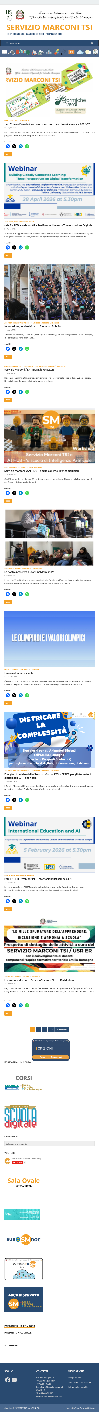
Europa (10, 222)
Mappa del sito (74, 1377)
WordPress (79, 1408)
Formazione (9, 121)
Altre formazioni (11, 366)
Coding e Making (13, 467)
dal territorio (13, 977)
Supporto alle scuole (50, 323)
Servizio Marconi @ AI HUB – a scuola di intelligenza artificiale (41, 470)
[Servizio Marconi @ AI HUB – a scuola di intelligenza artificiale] (49, 436)
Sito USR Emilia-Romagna (79, 1382)
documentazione (14, 568)
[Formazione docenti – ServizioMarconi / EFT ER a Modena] (49, 946)
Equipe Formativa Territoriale (31, 366)
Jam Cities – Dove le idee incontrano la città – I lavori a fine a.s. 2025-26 (47, 124)
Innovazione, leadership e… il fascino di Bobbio (32, 326)
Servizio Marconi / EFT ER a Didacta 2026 (29, 369)
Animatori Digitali (11, 323)
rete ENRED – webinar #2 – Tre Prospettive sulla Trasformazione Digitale (48, 225)
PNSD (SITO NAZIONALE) (18, 1332)
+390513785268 (43, 1384)
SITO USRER (11, 1345)
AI (5, 222)
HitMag (91, 1408)
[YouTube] (14, 1380)
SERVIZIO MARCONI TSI (49, 27)
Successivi (62, 1029)
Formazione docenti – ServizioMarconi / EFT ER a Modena (39, 980)
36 (51, 1029)
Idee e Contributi (22, 121)
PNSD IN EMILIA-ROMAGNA (19, 1326)
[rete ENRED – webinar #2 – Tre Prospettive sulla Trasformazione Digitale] (49, 191)
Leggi (7, 153)
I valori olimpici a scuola (18, 673)
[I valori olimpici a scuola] (49, 639)
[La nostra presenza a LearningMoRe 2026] (49, 537)
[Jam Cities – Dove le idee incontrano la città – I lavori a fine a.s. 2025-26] (49, 90)
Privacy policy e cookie (78, 1387)
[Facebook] (8, 1380)
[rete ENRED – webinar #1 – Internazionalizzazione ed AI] (49, 844)
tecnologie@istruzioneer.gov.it (49, 1387)
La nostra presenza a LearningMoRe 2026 (29, 571)
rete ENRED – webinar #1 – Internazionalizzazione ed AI (38, 878)
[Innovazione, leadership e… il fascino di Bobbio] (49, 292)
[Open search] (92, 43)
